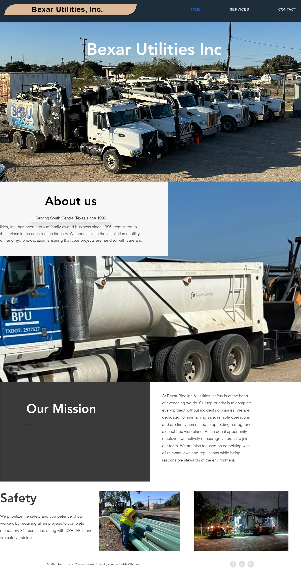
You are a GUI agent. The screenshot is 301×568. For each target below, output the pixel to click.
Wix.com (134, 564)
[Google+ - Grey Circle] (250, 564)
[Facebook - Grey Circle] (233, 564)
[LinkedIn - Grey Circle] (242, 564)
